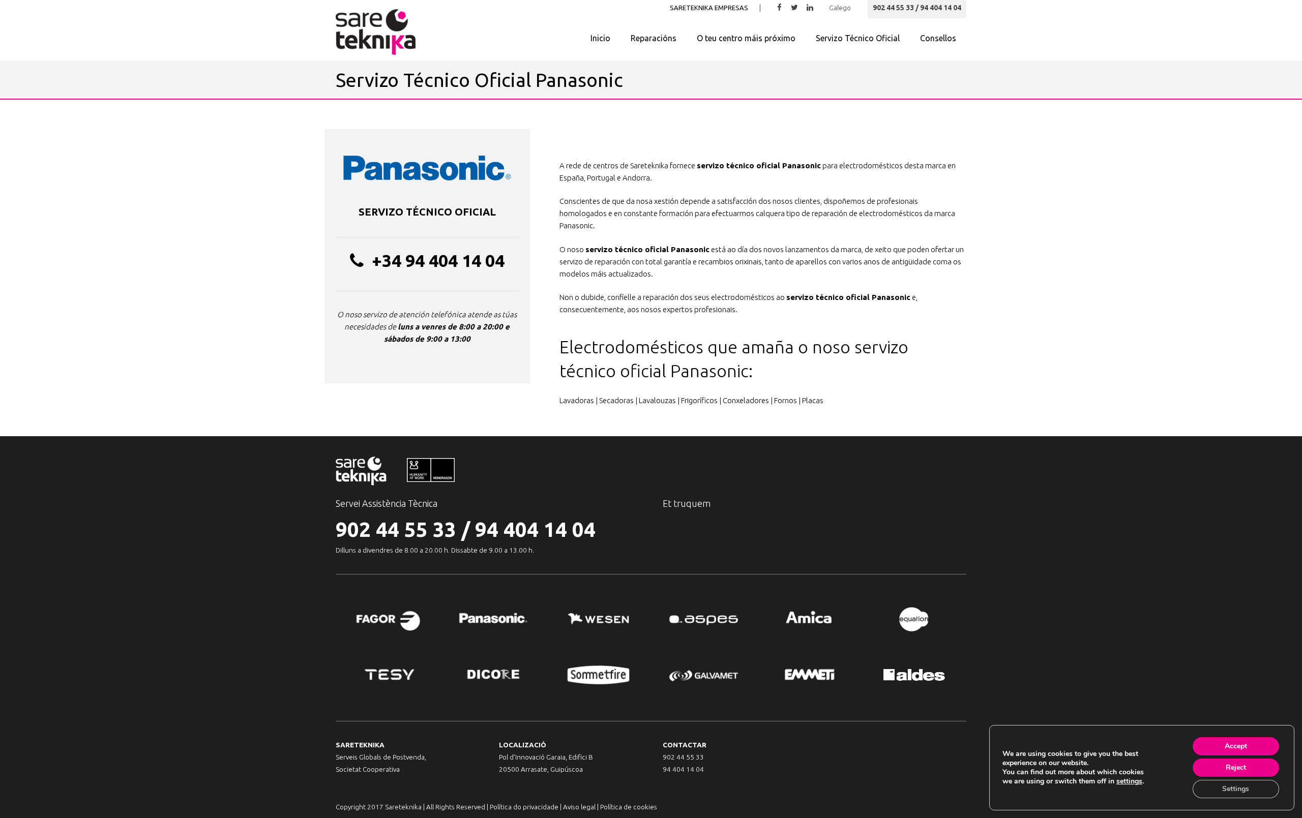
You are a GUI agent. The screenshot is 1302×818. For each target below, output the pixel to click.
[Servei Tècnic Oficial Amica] (809, 619)
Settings (1235, 789)
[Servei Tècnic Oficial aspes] (703, 619)
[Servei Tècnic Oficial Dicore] (493, 675)
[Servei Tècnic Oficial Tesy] (388, 675)
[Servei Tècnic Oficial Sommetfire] (598, 675)
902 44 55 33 (396, 529)
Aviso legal (579, 807)
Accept (1236, 746)
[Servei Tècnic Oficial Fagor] (388, 619)
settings (1129, 781)
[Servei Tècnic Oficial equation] (913, 619)
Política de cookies (628, 807)
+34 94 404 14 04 (438, 260)
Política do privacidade (524, 807)
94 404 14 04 (535, 529)
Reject (1236, 767)
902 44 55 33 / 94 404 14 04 (917, 8)
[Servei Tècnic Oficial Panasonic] (493, 619)
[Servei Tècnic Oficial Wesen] (598, 619)
